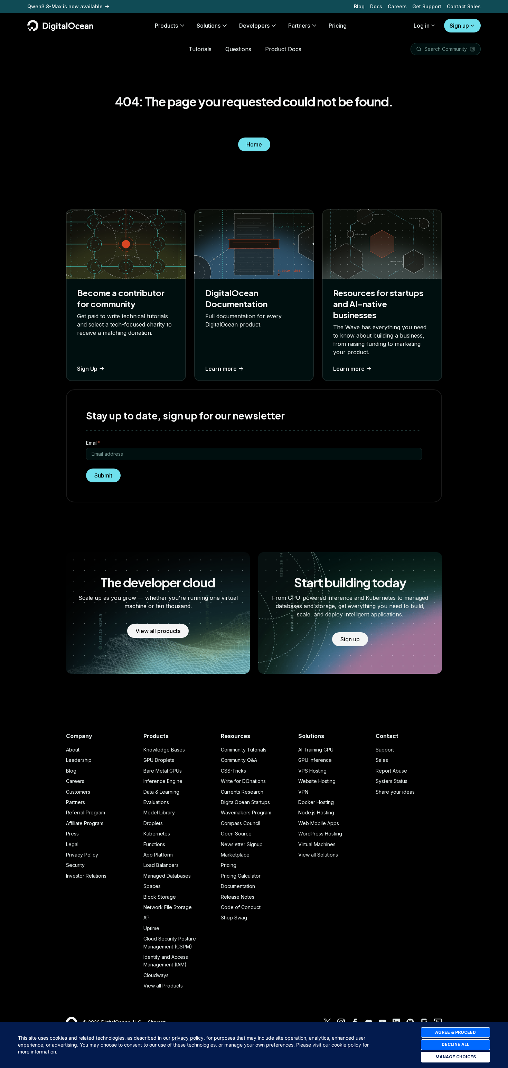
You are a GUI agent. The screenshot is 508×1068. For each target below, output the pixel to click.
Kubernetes (156, 834)
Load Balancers (161, 865)
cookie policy (346, 1045)
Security (75, 865)
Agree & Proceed (455, 1032)
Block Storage (159, 897)
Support (385, 750)
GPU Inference (315, 760)
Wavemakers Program (246, 812)
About (72, 750)
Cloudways (156, 975)
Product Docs (283, 49)
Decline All (455, 1044)
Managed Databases (167, 876)
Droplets (153, 823)
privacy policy (188, 1038)
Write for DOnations (243, 781)
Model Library (159, 812)
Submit (103, 475)
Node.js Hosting (316, 812)
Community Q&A (239, 760)
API (147, 917)
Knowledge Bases (164, 750)
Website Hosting (317, 781)
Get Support (426, 6)
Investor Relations (86, 876)
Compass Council (240, 823)
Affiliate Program (84, 823)
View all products (157, 630)
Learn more (221, 368)
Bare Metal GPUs (162, 771)
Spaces (152, 886)
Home (254, 144)
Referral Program (85, 812)
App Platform (158, 855)
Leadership (79, 760)
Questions (238, 49)
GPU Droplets (158, 760)
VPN (303, 792)
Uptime (151, 928)
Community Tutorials (243, 750)
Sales (382, 760)
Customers (78, 792)
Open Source (236, 834)
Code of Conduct (241, 907)
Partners (75, 802)
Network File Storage (167, 907)
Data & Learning (161, 792)
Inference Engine (162, 781)
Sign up (459, 25)
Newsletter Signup (242, 844)
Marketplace (235, 855)
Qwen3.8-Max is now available (65, 6)
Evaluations (156, 802)
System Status (391, 781)
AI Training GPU (315, 750)
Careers (397, 6)
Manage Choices (455, 1056)
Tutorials (200, 49)
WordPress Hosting (320, 834)
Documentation (238, 886)
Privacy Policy (82, 855)
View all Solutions (318, 855)
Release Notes (237, 897)
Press (72, 834)
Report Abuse (391, 771)
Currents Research (242, 792)
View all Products (163, 986)
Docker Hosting (316, 802)
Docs (376, 6)
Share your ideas (395, 792)
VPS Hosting (312, 771)
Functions (154, 844)
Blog (359, 6)
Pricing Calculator (241, 876)
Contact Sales (464, 6)
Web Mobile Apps (318, 823)
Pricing (228, 865)
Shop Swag (234, 917)
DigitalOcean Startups (245, 802)
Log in (422, 25)
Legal (72, 844)
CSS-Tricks (233, 771)
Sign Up (87, 368)
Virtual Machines (317, 844)
